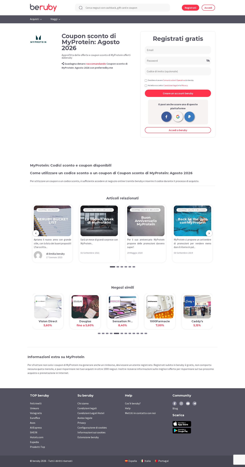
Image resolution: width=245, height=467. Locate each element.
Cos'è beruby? (133, 403)
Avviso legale (85, 418)
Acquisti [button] (34, 19)
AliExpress (36, 427)
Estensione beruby (88, 437)
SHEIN (33, 432)
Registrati (190, 7)
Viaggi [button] (54, 19)
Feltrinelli (36, 403)
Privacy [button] (185, 85)
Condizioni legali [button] (171, 85)
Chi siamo (83, 403)
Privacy (82, 422)
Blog (175, 408)
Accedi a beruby (178, 130)
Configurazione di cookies (92, 427)
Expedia (34, 442)
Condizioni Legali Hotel (91, 413)
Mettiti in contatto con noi (140, 413)
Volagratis (36, 413)
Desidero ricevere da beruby (171, 80)
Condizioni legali (87, 408)
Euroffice (35, 418)
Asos (32, 422)
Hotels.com (36, 437)
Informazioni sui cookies (92, 432)
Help (127, 408)
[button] (35, 233)
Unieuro (34, 408)
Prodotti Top (37, 447)
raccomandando (96, 63)
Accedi (208, 7)
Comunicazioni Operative (174, 80)
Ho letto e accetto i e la (168, 85)
